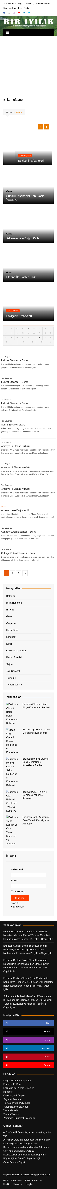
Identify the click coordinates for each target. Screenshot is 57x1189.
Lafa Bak (10, 637)
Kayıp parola (17, 906)
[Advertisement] (28, 66)
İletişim (29, 1184)
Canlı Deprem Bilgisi (14, 1162)
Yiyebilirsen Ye (14, 684)
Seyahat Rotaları (12, 1099)
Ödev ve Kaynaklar (12, 8)
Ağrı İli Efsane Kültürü (13, 424)
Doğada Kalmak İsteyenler (17, 1080)
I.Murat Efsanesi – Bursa (14, 360)
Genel (9, 616)
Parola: (14, 880)
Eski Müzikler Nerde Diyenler (18, 1088)
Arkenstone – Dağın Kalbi (22, 238)
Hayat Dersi (12, 630)
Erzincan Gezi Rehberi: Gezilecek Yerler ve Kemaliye (35, 795)
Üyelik (6, 1184)
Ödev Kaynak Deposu (14, 1095)
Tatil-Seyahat (9, 3)
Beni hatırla (19, 891)
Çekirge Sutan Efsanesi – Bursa (18, 531)
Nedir (26, 8)
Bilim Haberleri (43, 3)
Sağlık (21, 3)
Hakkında (17, 1184)
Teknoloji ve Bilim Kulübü (16, 1103)
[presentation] (40, 126)
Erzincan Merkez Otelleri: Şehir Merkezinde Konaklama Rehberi (36, 762)
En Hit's (10, 609)
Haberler (7, 1092)
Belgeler (10, 596)
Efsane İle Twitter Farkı (21, 277)
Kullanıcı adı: (17, 869)
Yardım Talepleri (11, 1114)
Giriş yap (19, 898)
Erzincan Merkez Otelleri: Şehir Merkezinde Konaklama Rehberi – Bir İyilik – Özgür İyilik (26, 968)
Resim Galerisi (14, 657)
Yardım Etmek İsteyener (15, 1107)
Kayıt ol (15, 903)
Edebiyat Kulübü (12, 1084)
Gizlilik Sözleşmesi (12, 1180)
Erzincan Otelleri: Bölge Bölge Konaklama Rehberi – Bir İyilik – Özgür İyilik (28, 986)
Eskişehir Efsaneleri (19, 160)
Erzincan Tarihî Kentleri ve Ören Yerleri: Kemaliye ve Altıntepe (36, 820)
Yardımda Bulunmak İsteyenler (19, 1118)
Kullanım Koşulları (33, 1180)
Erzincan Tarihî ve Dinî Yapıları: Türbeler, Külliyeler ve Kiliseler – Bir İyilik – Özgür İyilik (27, 1004)
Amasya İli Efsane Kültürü (15, 446)
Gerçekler (11, 623)
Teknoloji (30, 3)
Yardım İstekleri (11, 1110)
